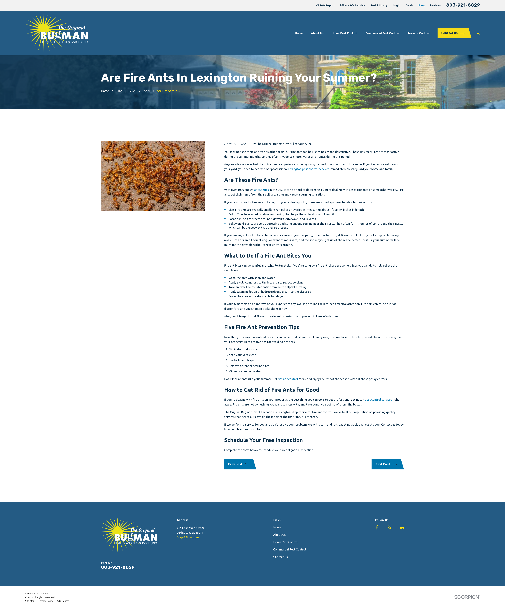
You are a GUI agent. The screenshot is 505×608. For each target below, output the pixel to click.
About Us (279, 534)
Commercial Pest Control (289, 549)
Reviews (435, 5)
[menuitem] (29, 601)
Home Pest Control (285, 542)
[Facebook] (377, 527)
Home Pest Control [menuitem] (344, 33)
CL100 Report (325, 5)
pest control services (378, 399)
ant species (261, 189)
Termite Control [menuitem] (419, 33)
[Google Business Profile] (402, 527)
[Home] (57, 33)
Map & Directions (188, 537)
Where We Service (352, 5)
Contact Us (280, 556)
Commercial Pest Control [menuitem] (382, 33)
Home (277, 527)
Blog (421, 5)
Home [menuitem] (299, 33)
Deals (409, 5)
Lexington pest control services (308, 169)
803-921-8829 (463, 5)
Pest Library (378, 5)
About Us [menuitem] (317, 33)
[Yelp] (389, 527)
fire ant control (288, 379)
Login (396, 5)
